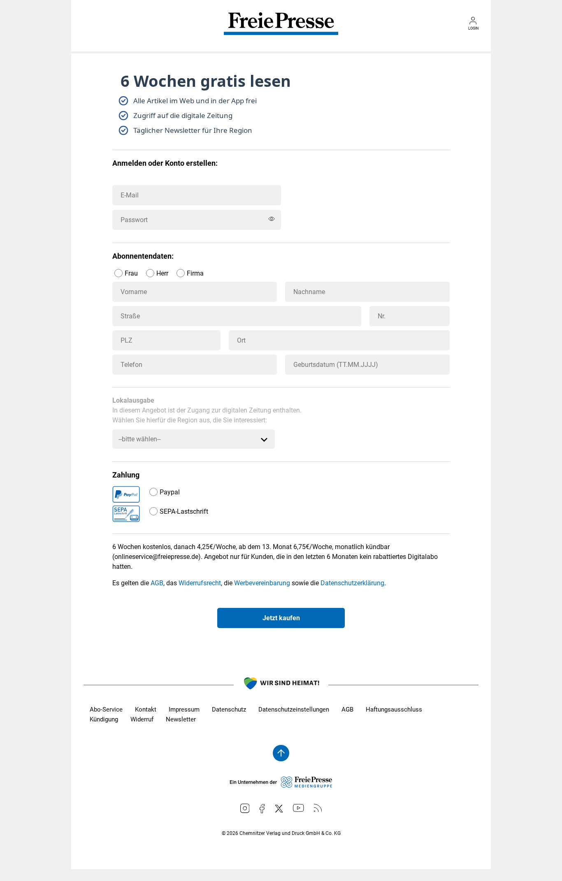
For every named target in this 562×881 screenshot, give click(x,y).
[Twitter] (279, 808)
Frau (131, 273)
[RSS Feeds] (318, 808)
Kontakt (145, 709)
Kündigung (104, 719)
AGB (157, 583)
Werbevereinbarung (262, 583)
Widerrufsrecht (200, 583)
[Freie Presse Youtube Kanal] (298, 808)
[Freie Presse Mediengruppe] (281, 785)
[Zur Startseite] (281, 30)
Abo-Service (106, 709)
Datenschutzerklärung (352, 583)
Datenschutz (229, 709)
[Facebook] (262, 808)
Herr (162, 273)
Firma (195, 273)
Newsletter (181, 719)
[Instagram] (245, 808)
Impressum (184, 709)
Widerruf (141, 719)
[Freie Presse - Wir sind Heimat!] (281, 684)
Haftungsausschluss (394, 709)
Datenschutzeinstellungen (293, 709)
